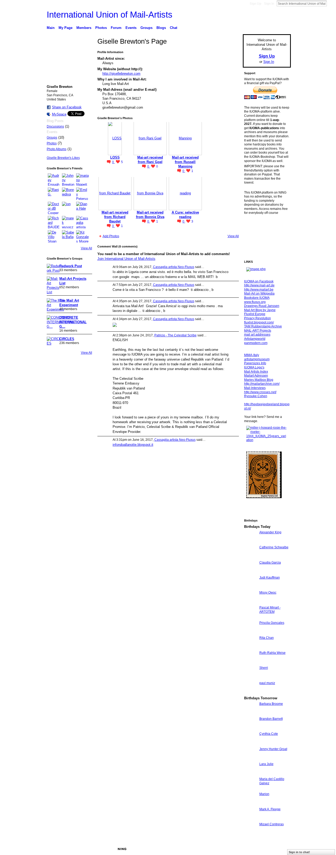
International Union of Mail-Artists (109, 14)
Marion (264, 794)
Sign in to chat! (299, 852)
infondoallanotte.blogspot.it (133, 445)
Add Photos (111, 236)
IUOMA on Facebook (259, 281)
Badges (231, 849)
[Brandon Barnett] (250, 728)
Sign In (269, 4)
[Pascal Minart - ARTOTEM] (250, 617)
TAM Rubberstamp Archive (263, 326)
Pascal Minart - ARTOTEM (270, 610)
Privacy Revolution (257, 318)
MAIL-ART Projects (257, 330)
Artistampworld (254, 339)
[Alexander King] (250, 542)
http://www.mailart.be (259, 289)
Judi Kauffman (269, 577)
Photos (52, 143)
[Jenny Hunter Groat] (250, 759)
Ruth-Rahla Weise (272, 653)
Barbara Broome (271, 704)
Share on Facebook (67, 107)
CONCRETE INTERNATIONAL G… (73, 322)
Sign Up (255, 4)
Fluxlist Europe (254, 314)
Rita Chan (266, 638)
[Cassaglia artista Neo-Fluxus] (82, 222)
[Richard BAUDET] (54, 222)
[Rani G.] (54, 194)
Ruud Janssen (85, 849)
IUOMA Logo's (254, 367)
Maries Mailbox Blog (258, 380)
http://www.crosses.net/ (260, 392)
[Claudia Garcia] (250, 572)
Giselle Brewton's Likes (63, 158)
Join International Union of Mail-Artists (126, 259)
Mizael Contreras (271, 824)
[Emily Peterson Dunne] (82, 194)
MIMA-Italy (251, 355)
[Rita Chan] (250, 647)
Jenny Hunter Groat (273, 749)
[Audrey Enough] (54, 179)
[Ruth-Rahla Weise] (250, 662)
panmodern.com (255, 343)
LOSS (115, 157)
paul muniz (267, 683)
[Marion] (250, 804)
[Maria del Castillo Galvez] (250, 789)
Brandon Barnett (271, 719)
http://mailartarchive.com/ (262, 384)
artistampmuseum (257, 359)
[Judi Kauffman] (250, 587)
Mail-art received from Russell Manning (185, 161)
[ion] (68, 208)
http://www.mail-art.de (259, 285)
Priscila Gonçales (271, 623)
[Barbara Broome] (250, 713)
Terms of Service (279, 849)
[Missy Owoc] (250, 602)
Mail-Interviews (255, 388)
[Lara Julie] (250, 774)
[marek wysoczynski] (68, 222)
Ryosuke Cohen (255, 396)
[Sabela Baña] (68, 236)
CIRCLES (66, 339)
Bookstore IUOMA (257, 298)
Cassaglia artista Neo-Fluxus (173, 267)
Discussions (55, 126)
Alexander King (270, 532)
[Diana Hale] (82, 208)
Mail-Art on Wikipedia (259, 293)
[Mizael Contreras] (250, 834)
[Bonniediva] (68, 194)
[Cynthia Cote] (250, 743)
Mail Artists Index (256, 371)
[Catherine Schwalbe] (250, 557)
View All (86, 248)
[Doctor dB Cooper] (54, 208)
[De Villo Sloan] (54, 236)
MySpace (59, 114)
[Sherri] (250, 677)
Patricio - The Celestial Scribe (175, 335)
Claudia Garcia (270, 562)
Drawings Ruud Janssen (261, 306)
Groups (52, 137)
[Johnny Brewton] (68, 179)
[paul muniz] (250, 693)
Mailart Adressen (256, 375)
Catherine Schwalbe (273, 547)
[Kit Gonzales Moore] (82, 236)
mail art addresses (257, 334)
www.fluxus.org (255, 302)
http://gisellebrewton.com (121, 73)
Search (331, 3)
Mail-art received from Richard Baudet (115, 216)
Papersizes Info (255, 363)
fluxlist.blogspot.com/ (259, 322)
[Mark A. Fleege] (250, 819)
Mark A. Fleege (270, 809)
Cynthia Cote (268, 734)
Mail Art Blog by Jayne (260, 310)
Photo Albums (56, 149)
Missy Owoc (267, 592)
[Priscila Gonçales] (250, 632)
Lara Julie (266, 764)
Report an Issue (252, 849)
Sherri (263, 668)
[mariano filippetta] (82, 179)
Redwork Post (70, 266)
